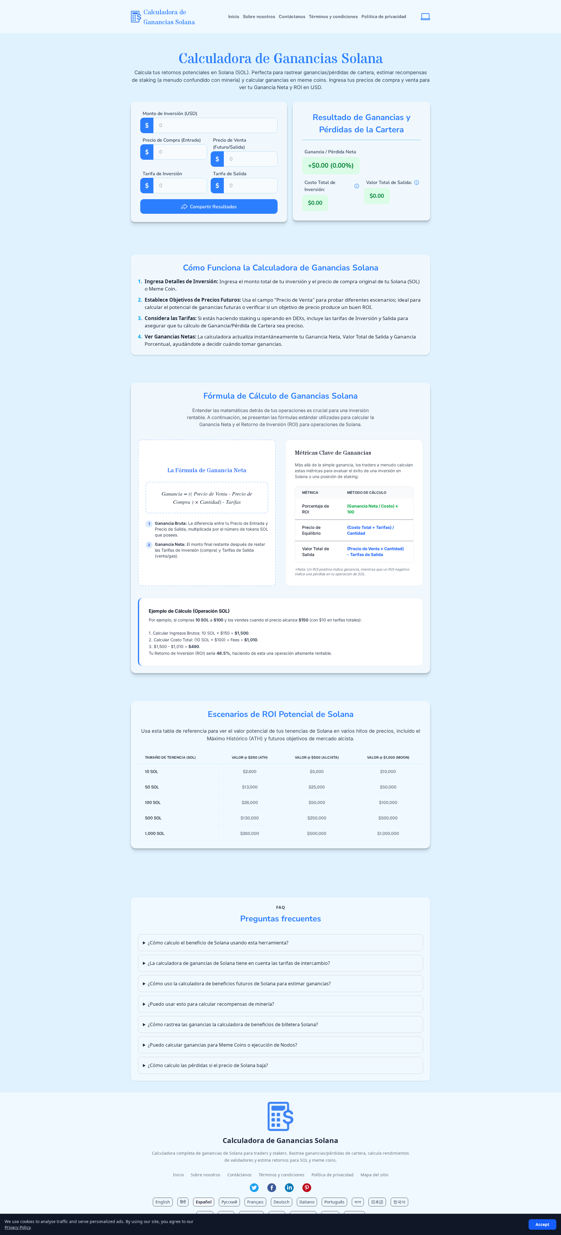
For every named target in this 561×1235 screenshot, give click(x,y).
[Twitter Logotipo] (254, 1187)
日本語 (377, 1202)
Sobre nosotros (259, 16)
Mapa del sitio (374, 1174)
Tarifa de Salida (230, 174)
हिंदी (183, 1202)
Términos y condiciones (333, 16)
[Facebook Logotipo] (271, 1187)
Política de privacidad (383, 16)
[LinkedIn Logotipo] (289, 1187)
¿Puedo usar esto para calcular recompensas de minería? (211, 1004)
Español (204, 1202)
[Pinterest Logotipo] (307, 1187)
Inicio (233, 16)
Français (255, 1202)
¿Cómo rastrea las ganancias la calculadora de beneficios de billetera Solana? (233, 1024)
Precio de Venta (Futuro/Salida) (229, 143)
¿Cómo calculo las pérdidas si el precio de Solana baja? (208, 1065)
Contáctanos (292, 16)
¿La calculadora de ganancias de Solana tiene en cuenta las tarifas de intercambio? (239, 963)
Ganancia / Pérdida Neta (330, 152)
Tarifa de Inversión (162, 174)
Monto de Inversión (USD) (170, 113)
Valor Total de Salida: (389, 182)
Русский (229, 1202)
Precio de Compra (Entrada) (172, 140)
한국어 (399, 1202)
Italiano (306, 1202)
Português (334, 1202)
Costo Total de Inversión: (319, 186)
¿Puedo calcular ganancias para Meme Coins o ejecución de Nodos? (222, 1045)
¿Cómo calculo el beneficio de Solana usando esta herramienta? (218, 942)
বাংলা (357, 1202)
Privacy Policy (17, 1227)
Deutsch (281, 1202)
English (162, 1202)
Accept (542, 1224)
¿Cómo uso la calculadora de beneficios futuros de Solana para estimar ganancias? (239, 983)
